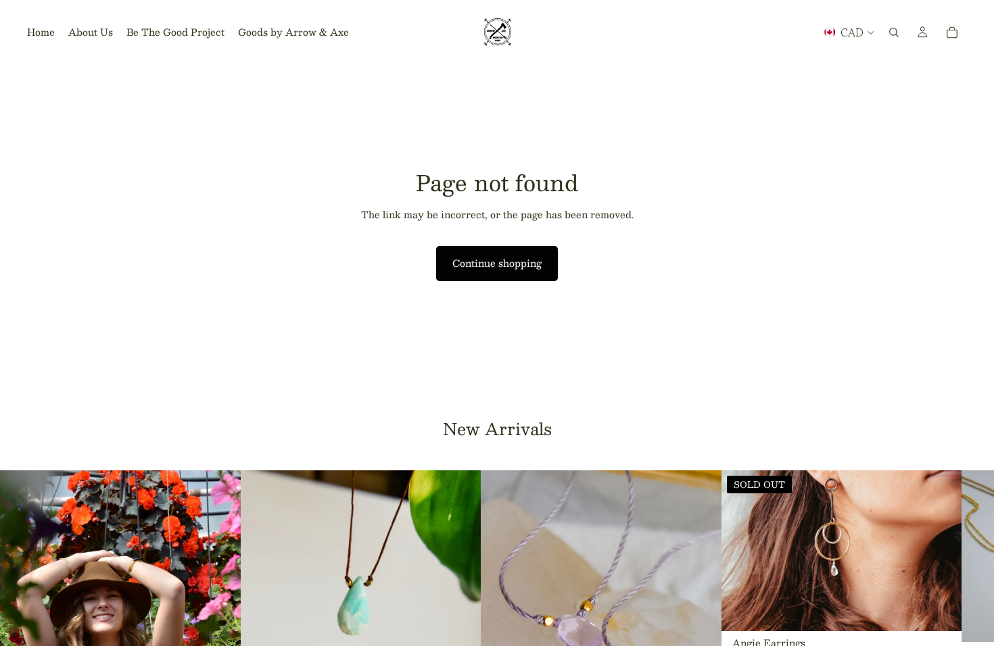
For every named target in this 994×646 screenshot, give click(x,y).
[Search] (894, 32)
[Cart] (952, 32)
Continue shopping (497, 263)
